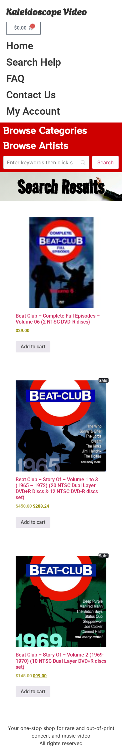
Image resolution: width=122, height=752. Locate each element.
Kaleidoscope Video (46, 11)
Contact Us (31, 95)
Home (19, 46)
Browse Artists (35, 145)
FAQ (15, 78)
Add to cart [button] (33, 347)
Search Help (33, 62)
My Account (33, 111)
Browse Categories (45, 130)
